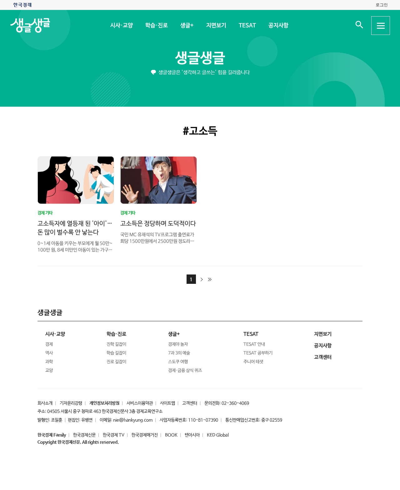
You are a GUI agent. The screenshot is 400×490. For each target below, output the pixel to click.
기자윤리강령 (71, 403)
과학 (49, 361)
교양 (49, 370)
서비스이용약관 (140, 403)
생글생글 (200, 58)
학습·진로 (156, 25)
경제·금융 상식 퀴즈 (185, 370)
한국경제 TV (113, 435)
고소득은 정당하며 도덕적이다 (158, 223)
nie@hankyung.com (132, 420)
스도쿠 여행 (178, 361)
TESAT (247, 25)
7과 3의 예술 (179, 353)
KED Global (218, 435)
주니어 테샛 (253, 361)
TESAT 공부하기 (257, 353)
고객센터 (189, 403)
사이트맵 (167, 403)
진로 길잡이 (116, 361)
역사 (49, 353)
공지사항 (278, 25)
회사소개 (45, 403)
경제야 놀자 (178, 344)
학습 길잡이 (116, 353)
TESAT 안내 (254, 344)
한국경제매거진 (145, 435)
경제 (49, 344)
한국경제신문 (84, 435)
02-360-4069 (235, 403)
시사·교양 (121, 25)
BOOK (171, 435)
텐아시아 (192, 435)
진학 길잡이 (116, 344)
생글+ (186, 25)
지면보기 (216, 25)
